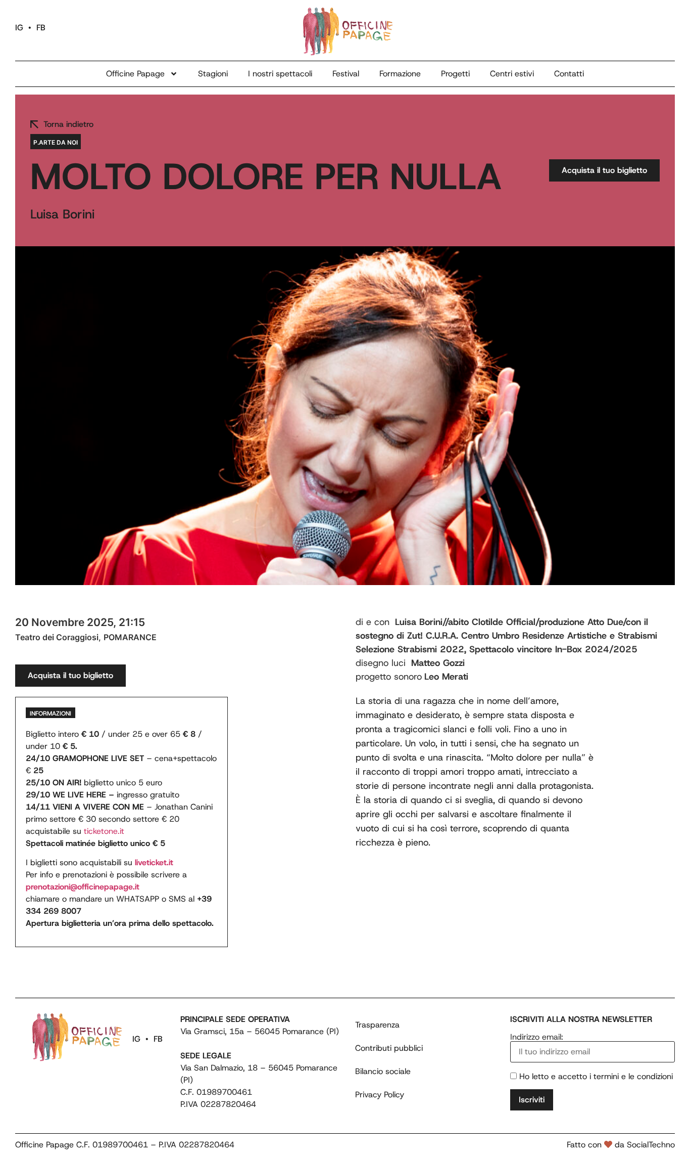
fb (40, 27)
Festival (345, 73)
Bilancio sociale (383, 1071)
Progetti (455, 73)
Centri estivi (512, 73)
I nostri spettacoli (280, 73)
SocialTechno (651, 1144)
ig (19, 27)
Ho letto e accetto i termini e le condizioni (596, 1076)
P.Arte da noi (55, 142)
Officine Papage (135, 73)
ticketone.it (104, 831)
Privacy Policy (379, 1094)
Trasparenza (377, 1024)
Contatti (569, 73)
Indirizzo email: (536, 1037)
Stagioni (213, 73)
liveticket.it (154, 862)
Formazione (400, 73)
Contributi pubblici (389, 1048)
